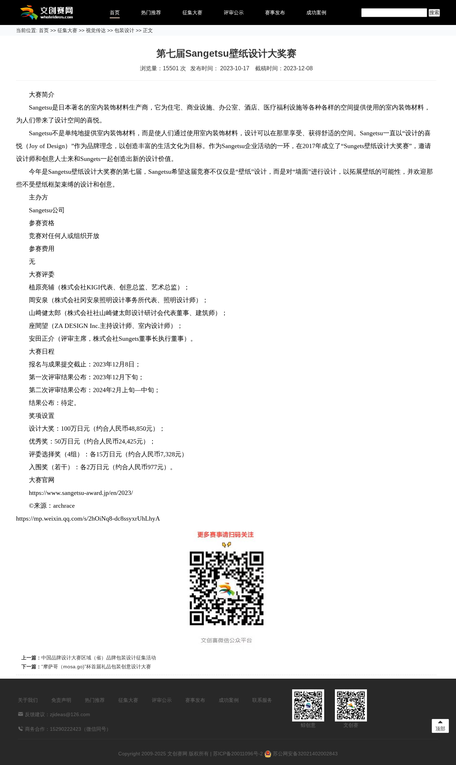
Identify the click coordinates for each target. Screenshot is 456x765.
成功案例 (316, 12)
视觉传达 (96, 30)
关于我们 (28, 700)
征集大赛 (192, 12)
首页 (115, 12)
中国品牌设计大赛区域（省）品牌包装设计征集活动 (98, 657)
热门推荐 (151, 12)
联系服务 (262, 700)
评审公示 (234, 12)
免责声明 (61, 700)
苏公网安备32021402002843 (304, 753)
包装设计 (124, 30)
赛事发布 (275, 12)
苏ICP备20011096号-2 (238, 753)
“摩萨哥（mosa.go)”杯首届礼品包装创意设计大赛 (96, 666)
